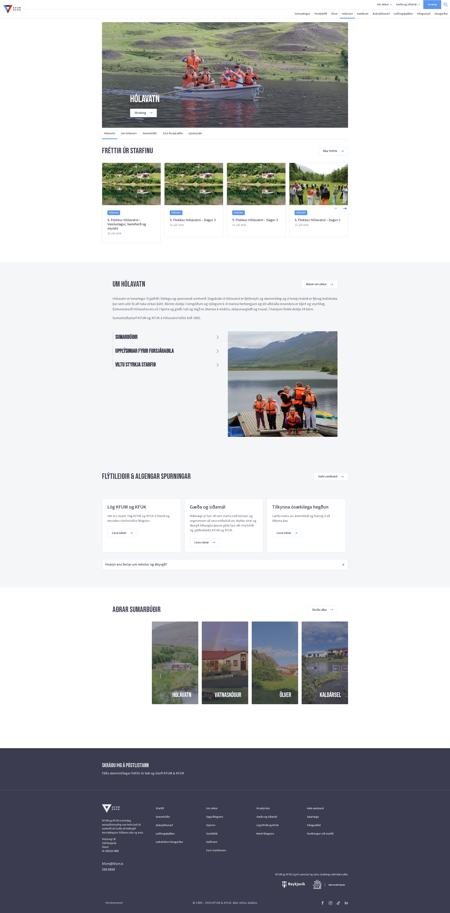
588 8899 (108, 869)
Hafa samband (315, 808)
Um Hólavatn (129, 133)
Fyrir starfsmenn (216, 850)
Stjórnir (211, 825)
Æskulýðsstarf (381, 14)
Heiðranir (211, 842)
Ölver (334, 14)
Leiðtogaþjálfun (403, 14)
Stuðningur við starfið (320, 834)
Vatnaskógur (302, 14)
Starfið (160, 808)
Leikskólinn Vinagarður (169, 842)
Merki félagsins (265, 834)
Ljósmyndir (195, 133)
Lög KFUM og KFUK (267, 825)
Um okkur (383, 4)
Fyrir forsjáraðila (173, 133)
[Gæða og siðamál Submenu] (419, 4)
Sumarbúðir (150, 133)
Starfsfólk (212, 834)
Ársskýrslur (263, 808)
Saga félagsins (214, 817)
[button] (345, 208)
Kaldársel (362, 14)
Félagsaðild (314, 825)
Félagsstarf (423, 14)
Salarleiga (313, 817)
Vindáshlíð (320, 14)
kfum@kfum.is (112, 863)
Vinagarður (441, 14)
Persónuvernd (114, 903)
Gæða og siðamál (406, 4)
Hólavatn (347, 14)
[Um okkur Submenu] (391, 4)
